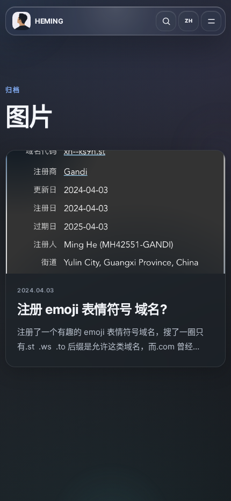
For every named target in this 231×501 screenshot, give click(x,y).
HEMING (49, 21)
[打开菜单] (211, 21)
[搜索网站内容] (166, 21)
